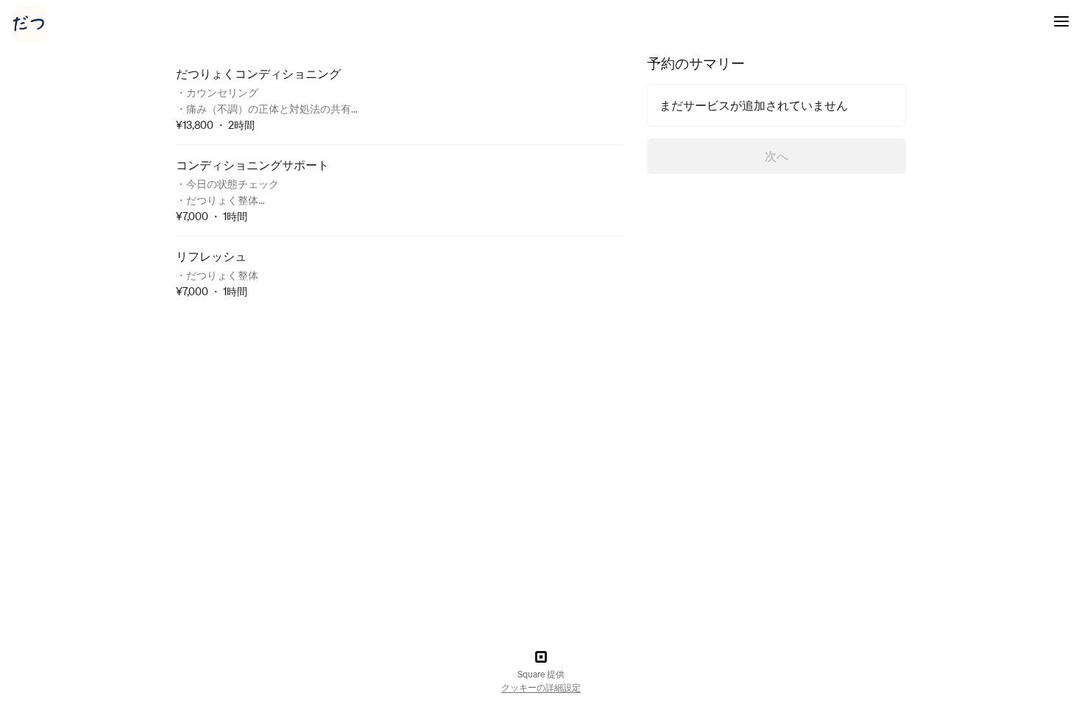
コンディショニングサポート (252, 164)
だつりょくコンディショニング (258, 73)
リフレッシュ (211, 256)
